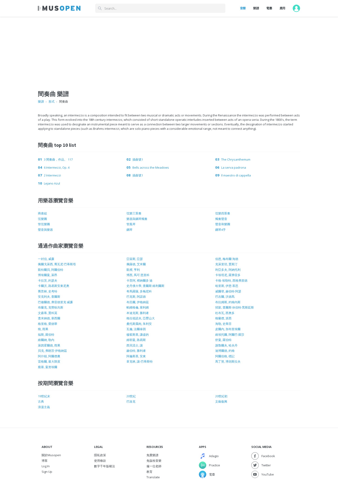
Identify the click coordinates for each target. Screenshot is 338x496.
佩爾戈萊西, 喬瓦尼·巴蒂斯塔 (57, 264)
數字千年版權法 (104, 466)
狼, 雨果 (43, 329)
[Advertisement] (169, 49)
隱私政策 (100, 455)
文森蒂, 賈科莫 (47, 313)
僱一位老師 (153, 466)
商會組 (42, 213)
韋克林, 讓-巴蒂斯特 (139, 361)
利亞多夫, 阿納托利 (228, 270)
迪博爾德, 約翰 (225, 351)
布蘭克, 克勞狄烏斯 (50, 307)
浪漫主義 (44, 407)
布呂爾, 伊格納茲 (137, 302)
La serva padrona (233, 167)
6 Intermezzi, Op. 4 (56, 167)
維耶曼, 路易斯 (136, 340)
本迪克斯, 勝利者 (137, 313)
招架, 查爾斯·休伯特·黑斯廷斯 (234, 307)
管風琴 (130, 224)
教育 (149, 472)
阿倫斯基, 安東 (136, 356)
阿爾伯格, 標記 (225, 356)
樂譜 (256, 8)
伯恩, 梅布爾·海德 (226, 259)
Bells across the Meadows (150, 167)
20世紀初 (221, 396)
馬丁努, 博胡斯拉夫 (228, 361)
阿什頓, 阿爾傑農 (49, 356)
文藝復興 (221, 401)
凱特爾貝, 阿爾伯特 (50, 270)
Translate (153, 477)
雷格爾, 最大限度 (49, 361)
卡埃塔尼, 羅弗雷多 (228, 275)
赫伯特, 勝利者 (136, 351)
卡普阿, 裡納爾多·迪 (139, 280)
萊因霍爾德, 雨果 (49, 345)
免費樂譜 (152, 455)
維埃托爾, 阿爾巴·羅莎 (229, 334)
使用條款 (100, 461)
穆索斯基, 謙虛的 (137, 334)
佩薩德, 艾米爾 (136, 264)
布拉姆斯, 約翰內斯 (228, 302)
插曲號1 (137, 159)
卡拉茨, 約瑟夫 (47, 280)
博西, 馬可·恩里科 (137, 275)
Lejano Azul (52, 183)
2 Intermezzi (52, 175)
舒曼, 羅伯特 (223, 340)
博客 (45, 461)
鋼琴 (129, 230)
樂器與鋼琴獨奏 (136, 219)
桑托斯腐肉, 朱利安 (139, 324)
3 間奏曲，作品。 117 (58, 159)
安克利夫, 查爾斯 (49, 296)
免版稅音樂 (153, 461)
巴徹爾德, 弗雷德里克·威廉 (55, 302)
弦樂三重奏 (133, 213)
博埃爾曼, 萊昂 (47, 275)
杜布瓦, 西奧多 (225, 313)
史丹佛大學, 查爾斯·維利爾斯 (145, 286)
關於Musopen (51, 455)
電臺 (269, 8)
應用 (282, 8)
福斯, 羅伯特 (46, 334)
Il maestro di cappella (236, 175)
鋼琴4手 (220, 230)
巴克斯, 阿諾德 (136, 296)
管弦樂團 (44, 224)
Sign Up (47, 472)
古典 (41, 401)
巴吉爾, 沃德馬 (225, 296)
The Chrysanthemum (235, 159)
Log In (46, 466)
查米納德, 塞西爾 (49, 318)
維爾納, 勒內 (46, 340)
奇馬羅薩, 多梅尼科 (139, 291)
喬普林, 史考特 (47, 291)
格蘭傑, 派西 (223, 318)
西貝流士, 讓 (134, 345)
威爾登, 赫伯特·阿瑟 (228, 291)
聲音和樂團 (222, 224)
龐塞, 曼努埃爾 (47, 367)
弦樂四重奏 (222, 213)
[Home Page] (59, 8)
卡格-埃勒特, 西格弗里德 (231, 280)
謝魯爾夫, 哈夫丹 (226, 345)
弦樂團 (42, 219)
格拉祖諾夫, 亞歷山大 (140, 318)
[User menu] (296, 8)
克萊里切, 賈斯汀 (226, 264)
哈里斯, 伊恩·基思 (226, 286)
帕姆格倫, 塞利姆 (137, 307)
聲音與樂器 (45, 230)
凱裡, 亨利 (133, 270)
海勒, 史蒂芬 (223, 324)
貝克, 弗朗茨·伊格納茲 (52, 351)
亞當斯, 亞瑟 (134, 259)
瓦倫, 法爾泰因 (136, 329)
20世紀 (131, 396)
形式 (51, 101)
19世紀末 (44, 396)
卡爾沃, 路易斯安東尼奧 (53, 286)
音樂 (243, 8)
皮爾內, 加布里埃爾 (228, 329)
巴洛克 (130, 401)
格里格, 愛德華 (47, 324)
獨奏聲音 (221, 219)
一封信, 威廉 (46, 259)
